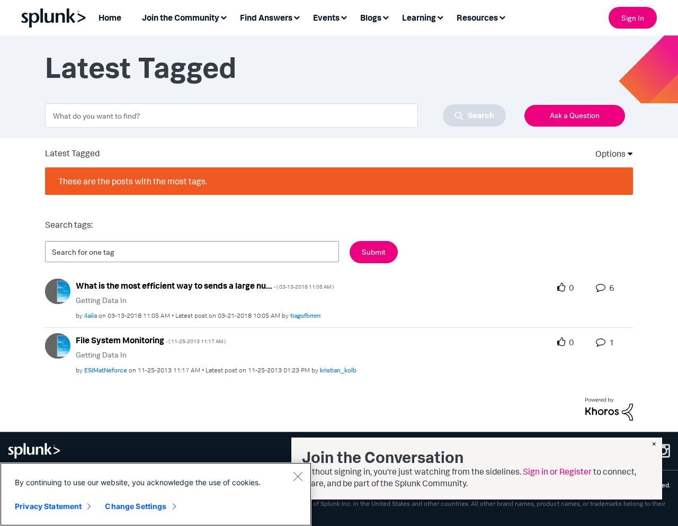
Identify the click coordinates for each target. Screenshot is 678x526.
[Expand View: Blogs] (385, 16)
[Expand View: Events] (343, 16)
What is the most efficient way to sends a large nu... (205, 285)
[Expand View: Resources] (502, 16)
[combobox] (275, 115)
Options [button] (607, 153)
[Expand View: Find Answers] (296, 16)
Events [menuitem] (326, 17)
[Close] (297, 476)
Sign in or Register (557, 471)
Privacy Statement (48, 506)
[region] (155, 494)
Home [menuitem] (110, 17)
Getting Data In (101, 300)
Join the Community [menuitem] (180, 17)
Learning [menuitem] (419, 17)
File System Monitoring (151, 340)
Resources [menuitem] (477, 17)
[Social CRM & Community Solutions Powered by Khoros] (609, 408)
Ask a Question (575, 115)
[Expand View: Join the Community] (223, 16)
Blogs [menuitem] (370, 17)
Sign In (632, 17)
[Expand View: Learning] (440, 16)
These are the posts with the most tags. (132, 181)
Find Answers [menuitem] (266, 17)
